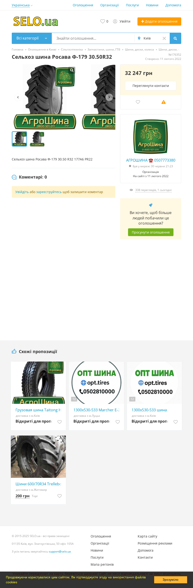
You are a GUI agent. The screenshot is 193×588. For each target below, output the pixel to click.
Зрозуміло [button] (170, 579)
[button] (19, 582)
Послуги (132, 5)
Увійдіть (22, 192)
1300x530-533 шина (149, 410)
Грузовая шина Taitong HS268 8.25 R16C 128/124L (40, 410)
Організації (109, 5)
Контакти (145, 557)
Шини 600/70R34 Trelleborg (40, 484)
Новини (152, 5)
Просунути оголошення (151, 232)
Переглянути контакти (151, 85)
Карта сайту (147, 536)
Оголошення (83, 5)
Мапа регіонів (102, 564)
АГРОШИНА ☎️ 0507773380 (150, 160)
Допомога (173, 5)
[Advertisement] (150, 286)
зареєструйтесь (49, 192)
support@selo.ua (60, 551)
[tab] (29, 177)
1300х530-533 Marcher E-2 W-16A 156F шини (97, 410)
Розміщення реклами (155, 543)
